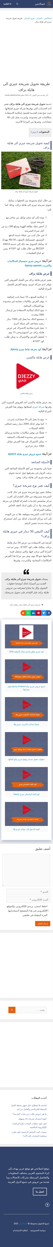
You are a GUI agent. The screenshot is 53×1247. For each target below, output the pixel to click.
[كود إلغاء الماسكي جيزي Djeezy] (26, 788)
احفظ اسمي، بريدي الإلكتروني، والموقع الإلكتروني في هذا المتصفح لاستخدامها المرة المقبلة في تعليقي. (27, 911)
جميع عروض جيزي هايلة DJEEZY (24, 454)
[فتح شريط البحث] (17, 4)
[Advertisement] (26, 53)
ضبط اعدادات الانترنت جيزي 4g (26, 724)
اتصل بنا (40, 1191)
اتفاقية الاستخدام (20, 1230)
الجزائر (39, 18)
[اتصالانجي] (49, 4)
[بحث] (11, 1010)
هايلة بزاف (13, 605)
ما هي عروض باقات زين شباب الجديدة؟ (30, 1114)
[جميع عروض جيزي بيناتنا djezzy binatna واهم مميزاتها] (26, 680)
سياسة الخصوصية (38, 1230)
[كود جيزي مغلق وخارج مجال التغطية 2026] (26, 646)
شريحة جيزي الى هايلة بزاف (29, 605)
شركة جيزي (38, 406)
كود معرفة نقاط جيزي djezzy (25, 349)
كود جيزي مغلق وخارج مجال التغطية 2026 (26, 651)
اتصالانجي (40, 3)
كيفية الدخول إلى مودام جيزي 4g (26, 829)
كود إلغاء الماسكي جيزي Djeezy (26, 794)
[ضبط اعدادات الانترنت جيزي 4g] (26, 718)
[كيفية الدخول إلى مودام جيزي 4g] (26, 823)
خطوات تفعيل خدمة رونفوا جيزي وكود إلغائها (26, 759)
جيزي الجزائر (29, 18)
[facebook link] (47, 1205)
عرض (34, 132)
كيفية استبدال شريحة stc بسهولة (32, 1119)
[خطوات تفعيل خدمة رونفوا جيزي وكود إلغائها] (26, 753)
